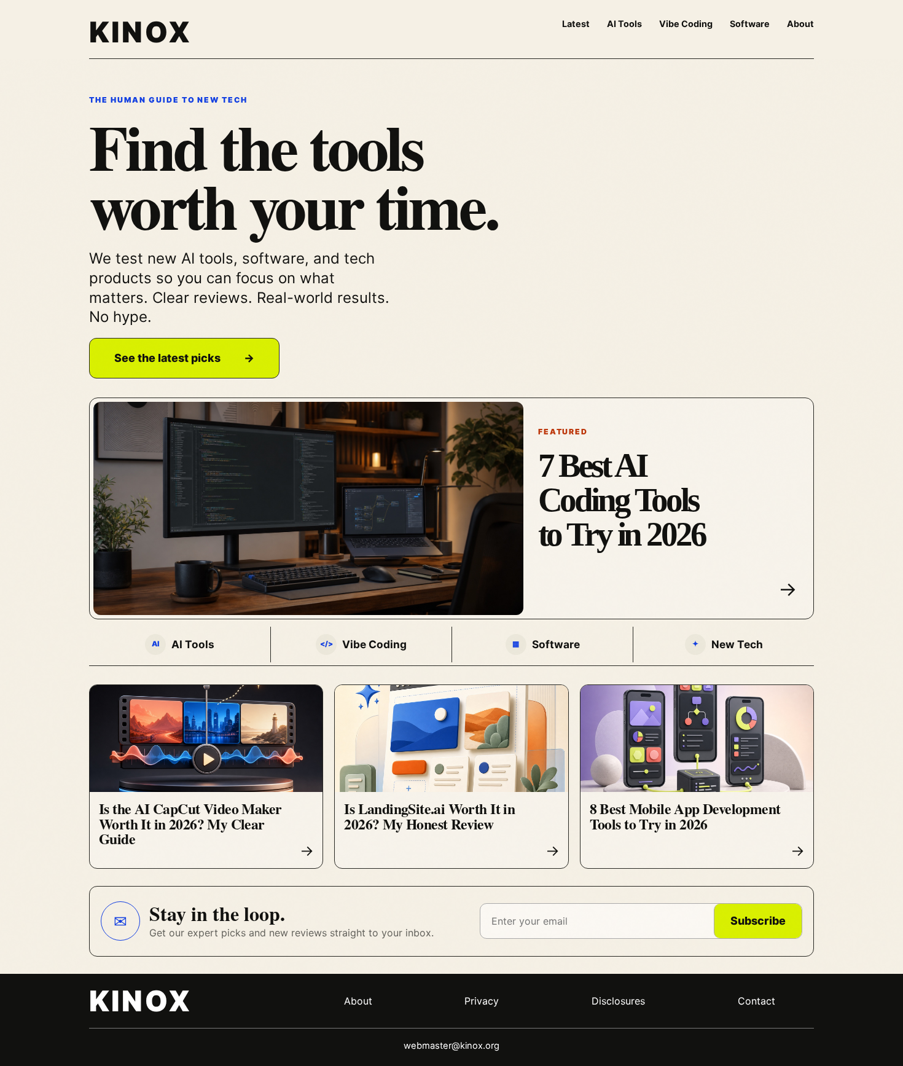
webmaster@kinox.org (451, 1045)
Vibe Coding (686, 23)
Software (750, 23)
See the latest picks (184, 357)
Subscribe (758, 920)
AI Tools (624, 23)
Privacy (481, 1001)
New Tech (727, 644)
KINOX (140, 32)
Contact (756, 1001)
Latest (576, 23)
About (800, 23)
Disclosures (618, 1001)
